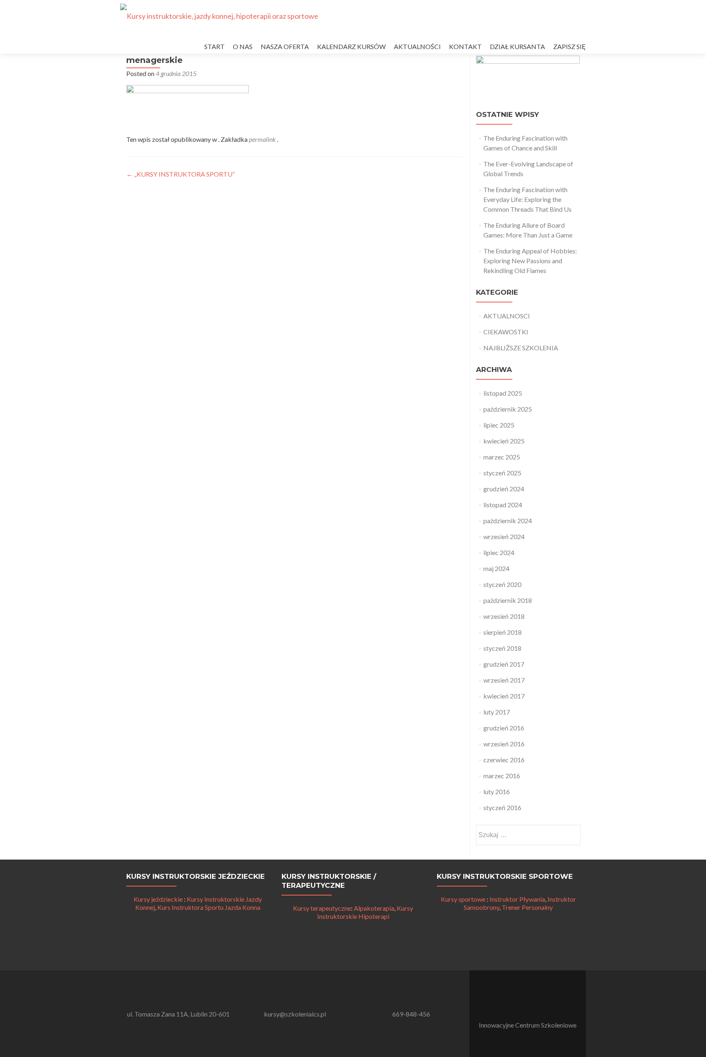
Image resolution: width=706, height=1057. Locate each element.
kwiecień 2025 (504, 441)
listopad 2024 (502, 504)
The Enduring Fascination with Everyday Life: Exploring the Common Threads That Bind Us (527, 199)
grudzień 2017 (503, 664)
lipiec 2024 (498, 552)
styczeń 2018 (502, 648)
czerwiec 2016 (504, 760)
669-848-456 (411, 1014)
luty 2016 (496, 791)
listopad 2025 (502, 393)
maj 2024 (496, 568)
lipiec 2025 (498, 425)
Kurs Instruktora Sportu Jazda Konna (208, 907)
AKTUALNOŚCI (417, 46)
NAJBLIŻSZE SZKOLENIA (520, 348)
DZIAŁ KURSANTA (517, 46)
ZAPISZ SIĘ (569, 46)
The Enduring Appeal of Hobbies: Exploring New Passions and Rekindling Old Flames (530, 260)
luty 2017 (496, 712)
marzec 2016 (501, 775)
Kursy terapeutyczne (322, 908)
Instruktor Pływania (517, 899)
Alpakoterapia (374, 908)
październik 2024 (507, 520)
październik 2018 (507, 600)
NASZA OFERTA (285, 46)
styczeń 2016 (502, 807)
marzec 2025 (501, 457)
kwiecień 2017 (504, 696)
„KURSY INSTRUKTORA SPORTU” (180, 174)
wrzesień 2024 (504, 536)
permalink (263, 139)
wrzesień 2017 (504, 680)
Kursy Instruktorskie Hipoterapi (365, 912)
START (214, 46)
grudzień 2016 (503, 728)
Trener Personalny (527, 907)
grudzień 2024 (503, 489)
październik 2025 (507, 409)
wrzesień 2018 (504, 616)
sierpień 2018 (502, 632)
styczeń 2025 (502, 473)
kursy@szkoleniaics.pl (295, 1014)
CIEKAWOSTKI (505, 332)
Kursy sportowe (463, 899)
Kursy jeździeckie (158, 899)
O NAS (242, 46)
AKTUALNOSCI (506, 316)
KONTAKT (465, 46)
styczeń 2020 (502, 584)
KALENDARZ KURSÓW (351, 46)
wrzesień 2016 (504, 744)
